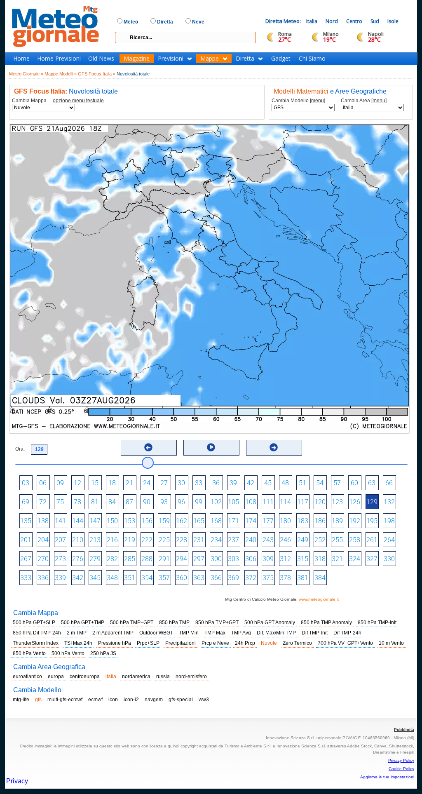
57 (337, 483)
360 (181, 578)
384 (320, 578)
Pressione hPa (114, 643)
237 (233, 540)
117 (302, 502)
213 (95, 540)
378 (285, 578)
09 (60, 483)
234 (216, 540)
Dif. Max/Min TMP (276, 633)
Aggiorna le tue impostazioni (387, 777)
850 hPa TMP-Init (377, 622)
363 (198, 578)
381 (302, 578)
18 (112, 483)
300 (216, 559)
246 (285, 540)
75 (60, 502)
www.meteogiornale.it (319, 599)
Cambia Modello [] (298, 100)
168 (216, 521)
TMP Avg (241, 633)
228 (181, 540)
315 (302, 559)
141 (60, 521)
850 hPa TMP (174, 622)
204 (43, 540)
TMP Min (189, 633)
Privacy (17, 781)
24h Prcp (245, 643)
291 (164, 559)
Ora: (20, 449)
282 (112, 559)
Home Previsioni (59, 58)
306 (250, 559)
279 (95, 559)
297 (198, 559)
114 (285, 502)
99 (198, 502)
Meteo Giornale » (26, 73)
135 (25, 521)
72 (43, 502)
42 (250, 483)
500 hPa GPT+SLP (34, 622)
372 (250, 578)
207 (60, 540)
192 (354, 521)
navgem (154, 699)
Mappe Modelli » (61, 73)
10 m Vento (391, 643)
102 (216, 502)
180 (285, 521)
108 (250, 502)
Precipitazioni (180, 643)
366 (216, 578)
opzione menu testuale (78, 100)
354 (146, 578)
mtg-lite (21, 699)
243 (268, 540)
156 (146, 521)
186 (320, 521)
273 (60, 559)
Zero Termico (297, 643)
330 (389, 559)
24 (146, 483)
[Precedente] (148, 447)
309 (268, 559)
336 (43, 578)
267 (25, 559)
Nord (332, 21)
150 (112, 521)
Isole (393, 21)
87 (129, 502)
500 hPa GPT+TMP (82, 622)
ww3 (204, 699)
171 (233, 521)
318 (320, 559)
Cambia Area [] (364, 100)
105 (233, 502)
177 (268, 521)
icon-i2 (131, 699)
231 (198, 540)
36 (216, 483)
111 (268, 502)
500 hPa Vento (68, 653)
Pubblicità (404, 729)
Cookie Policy (401, 768)
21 (129, 483)
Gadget (281, 58)
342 (77, 578)
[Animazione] (211, 447)
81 (94, 502)
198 (389, 521)
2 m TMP (77, 633)
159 (164, 521)
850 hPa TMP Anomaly (326, 622)
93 (164, 502)
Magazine (137, 58)
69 (25, 502)
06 (43, 483)
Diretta (245, 58)
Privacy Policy (401, 760)
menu (317, 100)
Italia (311, 21)
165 (198, 521)
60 (354, 483)
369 (233, 578)
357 (164, 578)
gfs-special (181, 699)
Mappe (209, 58)
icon (113, 699)
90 (146, 502)
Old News (101, 58)
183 (302, 521)
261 (371, 540)
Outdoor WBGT (156, 633)
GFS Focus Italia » (96, 73)
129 (371, 502)
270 (43, 559)
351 (129, 578)
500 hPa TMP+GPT (131, 622)
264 (389, 540)
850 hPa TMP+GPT (217, 622)
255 (337, 540)
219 (129, 540)
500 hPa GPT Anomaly (269, 622)
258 (354, 540)
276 (77, 559)
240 (250, 540)
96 (181, 502)
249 (302, 540)
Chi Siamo (312, 58)
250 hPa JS (103, 653)
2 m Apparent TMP (113, 633)
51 (302, 483)
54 (320, 483)
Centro (354, 21)
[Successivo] (273, 447)
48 (285, 483)
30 (181, 483)
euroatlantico (27, 676)
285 (129, 559)
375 (268, 578)
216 (112, 540)
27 (164, 483)
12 (77, 483)
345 (95, 578)
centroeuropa (85, 676)
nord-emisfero (191, 676)
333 (25, 578)
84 (112, 502)
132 (389, 502)
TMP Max (214, 633)
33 (198, 483)
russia (163, 676)
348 (112, 578)
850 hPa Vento (29, 653)
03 (25, 483)
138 (43, 521)
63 (371, 483)
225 (164, 540)
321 (337, 559)
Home (21, 58)
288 (146, 559)
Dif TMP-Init (315, 633)
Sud (374, 21)
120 (320, 502)
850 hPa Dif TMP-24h (37, 633)
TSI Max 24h (78, 643)
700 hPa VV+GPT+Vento (345, 643)
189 (337, 521)
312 (285, 559)
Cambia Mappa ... (58, 100)
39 (233, 483)
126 (354, 502)
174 (250, 521)
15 (94, 483)
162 (181, 521)
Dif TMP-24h (347, 633)
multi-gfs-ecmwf (64, 699)
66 (389, 483)
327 (371, 559)
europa (56, 676)
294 (181, 559)
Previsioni (170, 58)
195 (371, 521)
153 (129, 521)
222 (146, 540)
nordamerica (136, 676)
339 (60, 578)
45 (268, 483)
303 (233, 559)
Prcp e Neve (215, 643)
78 (77, 502)
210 (77, 540)
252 (320, 540)
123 (337, 502)
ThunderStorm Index (36, 643)
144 (77, 521)
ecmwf (95, 699)
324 (354, 559)
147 (95, 521)
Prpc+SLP (148, 643)
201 (25, 540)
